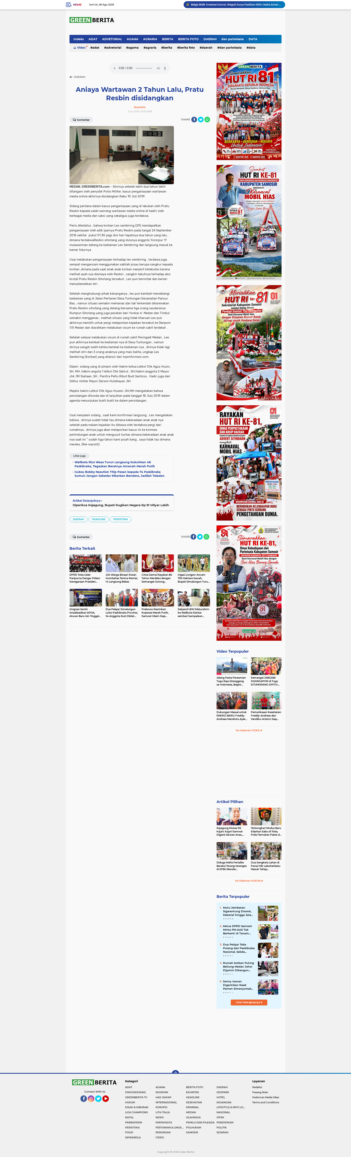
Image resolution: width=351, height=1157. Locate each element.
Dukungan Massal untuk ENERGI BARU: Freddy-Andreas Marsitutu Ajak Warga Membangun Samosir (232, 716)
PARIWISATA (164, 1122)
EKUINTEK (192, 1092)
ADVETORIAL (112, 39)
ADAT (93, 39)
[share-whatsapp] (207, 119)
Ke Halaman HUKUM (248, 880)
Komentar (83, 119)
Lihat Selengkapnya (248, 1002)
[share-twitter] (201, 119)
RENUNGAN (163, 1132)
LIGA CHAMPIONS (136, 1112)
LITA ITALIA (163, 1112)
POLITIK (222, 1127)
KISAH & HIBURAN (136, 1107)
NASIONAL (223, 1112)
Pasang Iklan (260, 1092)
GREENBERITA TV (136, 1097)
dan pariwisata (232, 39)
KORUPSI (161, 1107)
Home (77, 4)
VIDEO (160, 1137)
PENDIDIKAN (225, 1122)
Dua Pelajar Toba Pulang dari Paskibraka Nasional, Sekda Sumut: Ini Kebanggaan (239, 948)
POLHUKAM (193, 1127)
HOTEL (221, 1097)
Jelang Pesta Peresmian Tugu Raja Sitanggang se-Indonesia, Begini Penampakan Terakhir (231, 681)
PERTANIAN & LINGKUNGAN (171, 1127)
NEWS (160, 1117)
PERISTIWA (120, 519)
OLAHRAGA (193, 1117)
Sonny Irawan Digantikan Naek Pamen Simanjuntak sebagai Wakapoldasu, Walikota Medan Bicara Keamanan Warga (238, 985)
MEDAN (191, 1112)
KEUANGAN (224, 1102)
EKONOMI (162, 1092)
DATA (253, 39)
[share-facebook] (194, 119)
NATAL (129, 1117)
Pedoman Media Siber (265, 1097)
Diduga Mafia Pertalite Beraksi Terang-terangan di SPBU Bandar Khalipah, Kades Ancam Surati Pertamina (232, 866)
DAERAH (210, 39)
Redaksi (257, 1087)
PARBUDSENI (133, 1122)
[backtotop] (175, 1073)
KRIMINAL (192, 1107)
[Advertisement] (249, 765)
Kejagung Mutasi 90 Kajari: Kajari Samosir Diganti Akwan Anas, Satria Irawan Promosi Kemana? (230, 832)
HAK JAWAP (163, 1097)
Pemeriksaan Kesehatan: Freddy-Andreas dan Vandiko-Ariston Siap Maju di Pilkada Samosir (266, 716)
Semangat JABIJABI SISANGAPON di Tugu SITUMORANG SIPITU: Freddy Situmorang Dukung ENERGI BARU (265, 681)
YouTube (108, 1104)
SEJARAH (223, 1132)
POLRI (129, 1132)
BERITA (167, 39)
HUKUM (130, 1102)
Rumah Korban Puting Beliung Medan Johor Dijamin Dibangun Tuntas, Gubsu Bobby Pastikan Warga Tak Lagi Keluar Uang (238, 966)
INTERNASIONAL (166, 1102)
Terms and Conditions (265, 1102)
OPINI (220, 1117)
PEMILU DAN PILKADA (200, 1122)
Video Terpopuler (233, 651)
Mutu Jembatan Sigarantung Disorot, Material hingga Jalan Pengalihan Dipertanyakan (238, 911)
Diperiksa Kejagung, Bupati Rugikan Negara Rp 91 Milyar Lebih (121, 505)
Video (81, 47)
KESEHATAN (194, 1102)
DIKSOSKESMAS (135, 1092)
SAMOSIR (192, 1132)
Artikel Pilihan (230, 802)
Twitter (100, 1104)
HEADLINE (98, 519)
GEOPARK (223, 1092)
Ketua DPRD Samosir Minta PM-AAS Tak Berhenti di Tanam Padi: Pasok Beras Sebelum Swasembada (236, 4)
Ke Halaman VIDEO (248, 730)
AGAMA (132, 39)
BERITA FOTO (188, 39)
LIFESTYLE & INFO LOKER (232, 1107)
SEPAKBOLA (133, 1137)
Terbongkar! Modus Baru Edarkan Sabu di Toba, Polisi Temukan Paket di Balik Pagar (266, 832)
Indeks (79, 39)
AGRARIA (150, 39)
